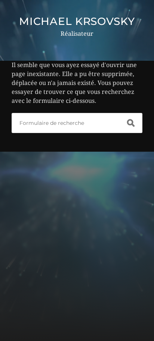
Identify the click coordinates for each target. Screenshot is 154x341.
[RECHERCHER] (131, 123)
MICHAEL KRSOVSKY (77, 21)
